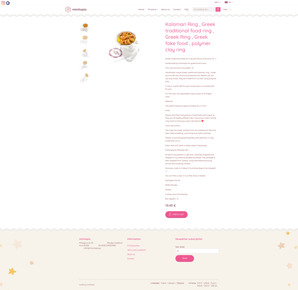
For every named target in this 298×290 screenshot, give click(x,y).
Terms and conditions (136, 250)
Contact (130, 258)
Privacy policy (133, 245)
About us (131, 254)
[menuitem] (142, 9)
